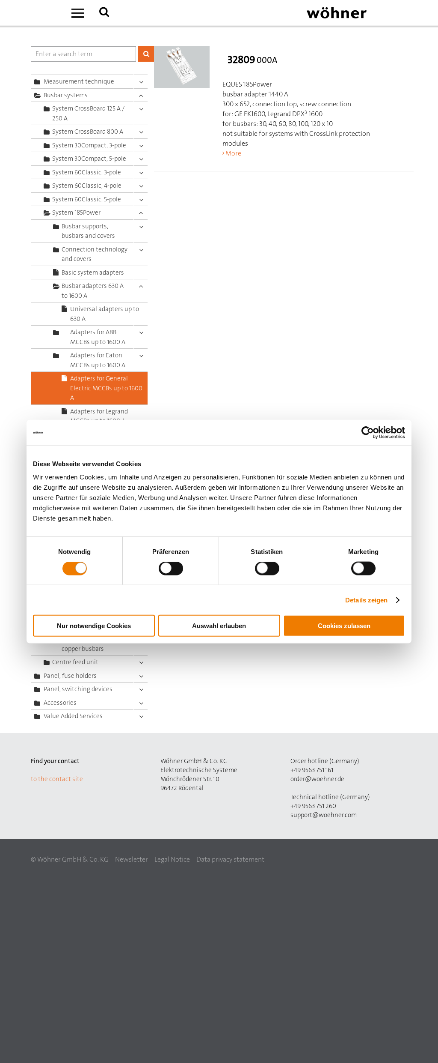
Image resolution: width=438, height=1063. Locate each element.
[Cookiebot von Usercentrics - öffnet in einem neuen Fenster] (367, 432)
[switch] (172, 570)
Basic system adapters (93, 272)
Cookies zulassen (344, 625)
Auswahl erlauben (219, 625)
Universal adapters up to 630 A (104, 314)
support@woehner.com (323, 815)
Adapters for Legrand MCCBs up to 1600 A (99, 416)
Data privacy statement (230, 859)
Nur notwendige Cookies (94, 625)
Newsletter (131, 859)
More (233, 153)
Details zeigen (366, 599)
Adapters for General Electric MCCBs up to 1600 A (106, 388)
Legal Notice (172, 859)
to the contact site (57, 779)
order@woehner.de (317, 779)
